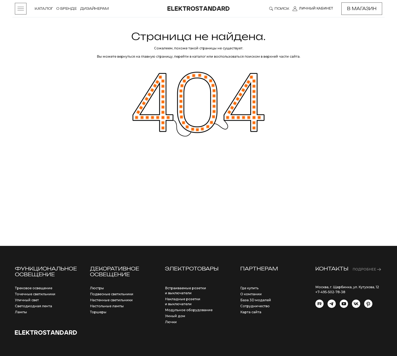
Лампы (21, 312)
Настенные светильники (111, 300)
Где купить (249, 288)
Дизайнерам (94, 8)
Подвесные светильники (111, 294)
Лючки (171, 322)
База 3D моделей (255, 300)
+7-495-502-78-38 (330, 292)
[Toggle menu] (20, 8)
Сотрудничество (255, 306)
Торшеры (98, 312)
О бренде (66, 8)
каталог (199, 56)
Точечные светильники (35, 294)
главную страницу (157, 56)
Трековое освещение (33, 288)
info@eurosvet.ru (329, 297)
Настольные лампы (107, 306)
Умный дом (175, 316)
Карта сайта (250, 312)
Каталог (44, 8)
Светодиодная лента (33, 306)
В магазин (362, 8)
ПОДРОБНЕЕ (365, 269)
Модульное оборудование (189, 310)
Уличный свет (27, 300)
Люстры (97, 288)
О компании (251, 294)
